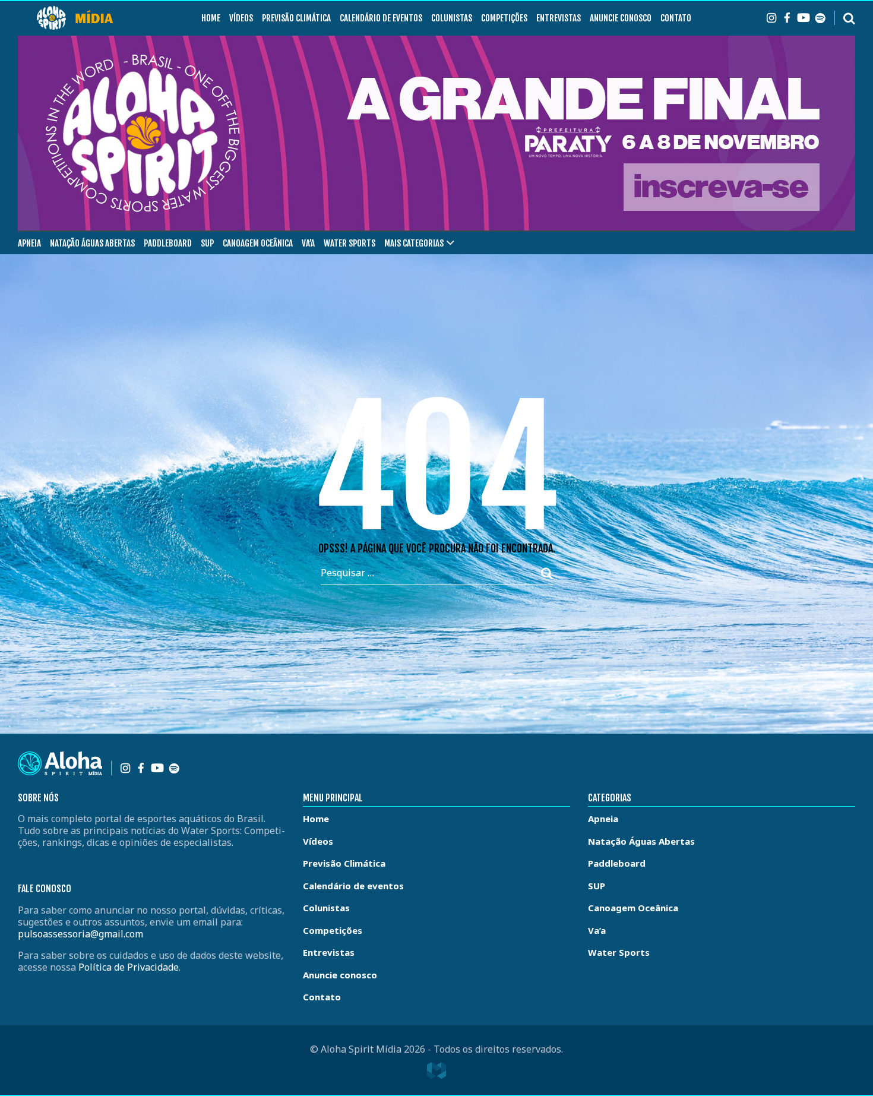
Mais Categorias (414, 243)
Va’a (308, 243)
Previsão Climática (296, 18)
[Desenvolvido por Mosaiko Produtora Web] (436, 1070)
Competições (504, 18)
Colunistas (451, 18)
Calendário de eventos (381, 18)
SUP (207, 243)
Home (210, 18)
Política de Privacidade (128, 967)
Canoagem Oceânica (258, 243)
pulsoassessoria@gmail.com (80, 933)
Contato (675, 18)
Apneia (29, 243)
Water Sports (349, 243)
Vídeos (241, 18)
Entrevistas (558, 18)
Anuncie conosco (620, 18)
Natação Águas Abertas (92, 243)
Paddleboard (168, 243)
